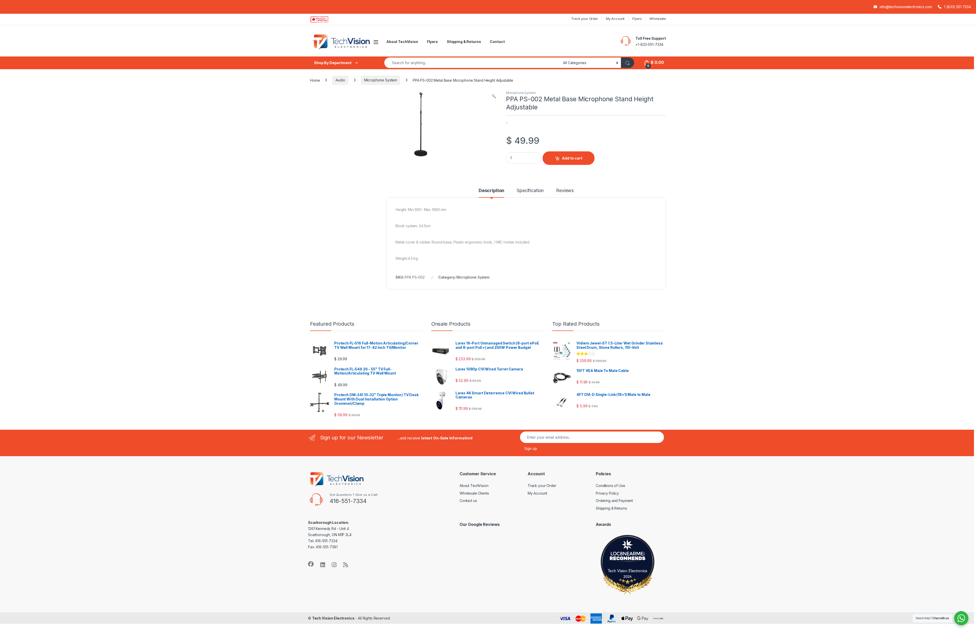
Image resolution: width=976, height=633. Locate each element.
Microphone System (380, 80)
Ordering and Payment (614, 500)
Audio (340, 80)
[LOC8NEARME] (627, 555)
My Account (615, 19)
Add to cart (572, 158)
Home (315, 80)
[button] (494, 96)
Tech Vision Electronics (628, 570)
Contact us (468, 500)
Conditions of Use (610, 485)
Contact (497, 41)
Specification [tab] (530, 190)
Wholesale (657, 19)
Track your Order (584, 19)
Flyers (637, 19)
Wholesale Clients (474, 493)
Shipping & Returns (464, 41)
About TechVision (402, 41)
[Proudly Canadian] (323, 19)
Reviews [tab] (565, 190)
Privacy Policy (607, 493)
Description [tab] (491, 190)
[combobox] (472, 62)
